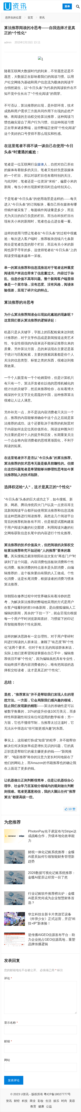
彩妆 (40, 1100)
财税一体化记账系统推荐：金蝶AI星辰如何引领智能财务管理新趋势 (51, 856)
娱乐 (56, 1100)
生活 (48, 1100)
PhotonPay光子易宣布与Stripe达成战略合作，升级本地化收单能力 (52, 836)
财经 (17, 1100)
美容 (72, 1100)
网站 (7, 1060)
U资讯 (25, 1094)
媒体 (40, 164)
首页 (30, 17)
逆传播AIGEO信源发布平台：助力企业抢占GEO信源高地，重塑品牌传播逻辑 (51, 939)
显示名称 (11, 1022)
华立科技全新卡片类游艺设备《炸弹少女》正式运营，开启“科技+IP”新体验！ (52, 918)
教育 (33, 1106)
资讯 (42, 17)
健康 (41, 1106)
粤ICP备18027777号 (57, 1094)
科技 (25, 1100)
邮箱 (8, 1041)
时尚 (64, 1100)
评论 (8, 978)
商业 (33, 1100)
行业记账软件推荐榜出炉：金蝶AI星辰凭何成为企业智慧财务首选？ (51, 898)
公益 (49, 1106)
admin (7, 42)
